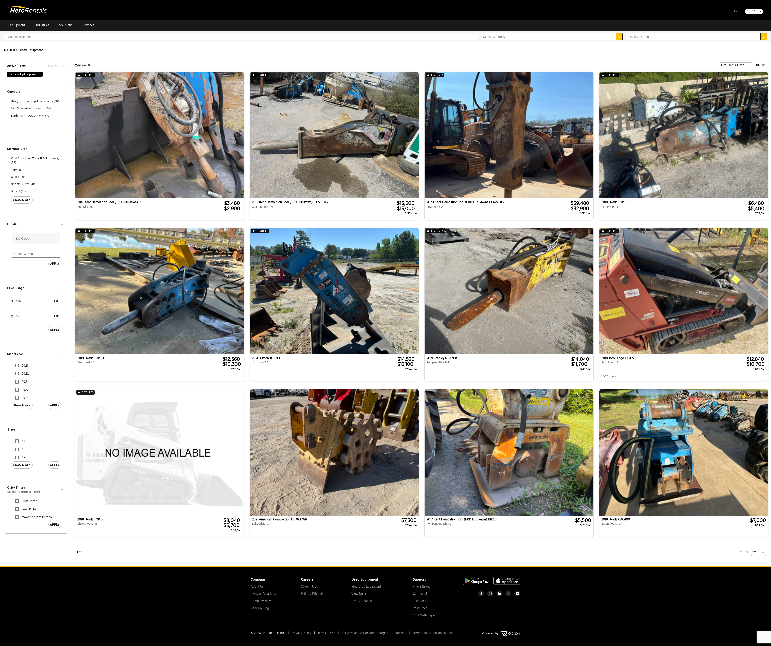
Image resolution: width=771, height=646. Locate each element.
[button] (36, 91)
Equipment (17, 25)
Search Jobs (309, 586)
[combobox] (696, 36)
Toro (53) (16, 169)
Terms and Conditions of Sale (433, 633)
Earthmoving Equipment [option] (25, 74)
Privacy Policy (302, 633)
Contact (734, 11)
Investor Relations (263, 594)
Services (88, 25)
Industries (42, 25)
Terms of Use (327, 633)
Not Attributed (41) (23, 184)
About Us (257, 586)
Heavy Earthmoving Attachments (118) (35, 101)
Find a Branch (422, 586)
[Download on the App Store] (506, 584)
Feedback (419, 601)
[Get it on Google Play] (476, 584)
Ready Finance (361, 601)
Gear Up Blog (260, 608)
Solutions (65, 25)
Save (62, 66)
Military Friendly (312, 594)
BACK (10, 50)
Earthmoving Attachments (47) (30, 115)
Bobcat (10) (18, 191)
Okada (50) (18, 176)
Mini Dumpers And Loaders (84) (31, 108)
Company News (261, 601)
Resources (420, 608)
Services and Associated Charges (365, 633)
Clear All (53, 66)
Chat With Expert (425, 615)
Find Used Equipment (366, 586)
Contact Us (420, 594)
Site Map (400, 633)
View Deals (359, 594)
